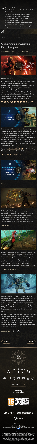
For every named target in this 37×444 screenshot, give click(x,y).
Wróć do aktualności (11, 37)
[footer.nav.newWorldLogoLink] (18, 373)
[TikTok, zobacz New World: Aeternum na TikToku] (32, 378)
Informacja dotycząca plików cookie (18, 426)
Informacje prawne (18, 423)
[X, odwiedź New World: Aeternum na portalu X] (14, 378)
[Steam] (19, 418)
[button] (18, 65)
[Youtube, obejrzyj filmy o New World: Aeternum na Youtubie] (23, 378)
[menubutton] (35, 31)
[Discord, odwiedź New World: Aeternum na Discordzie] (4, 378)
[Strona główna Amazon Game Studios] (18, 392)
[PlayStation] (9, 413)
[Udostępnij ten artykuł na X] (13, 331)
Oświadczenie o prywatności (18, 425)
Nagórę (18, 357)
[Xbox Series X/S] (25, 413)
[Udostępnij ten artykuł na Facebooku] (18, 331)
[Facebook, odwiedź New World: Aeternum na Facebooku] (18, 378)
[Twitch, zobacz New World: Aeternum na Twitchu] (9, 378)
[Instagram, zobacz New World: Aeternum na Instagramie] (28, 378)
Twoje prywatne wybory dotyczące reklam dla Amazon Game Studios (18, 427)
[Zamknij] (34, 2)
